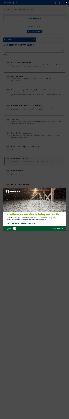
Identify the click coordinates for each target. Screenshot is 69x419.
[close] (66, 2)
